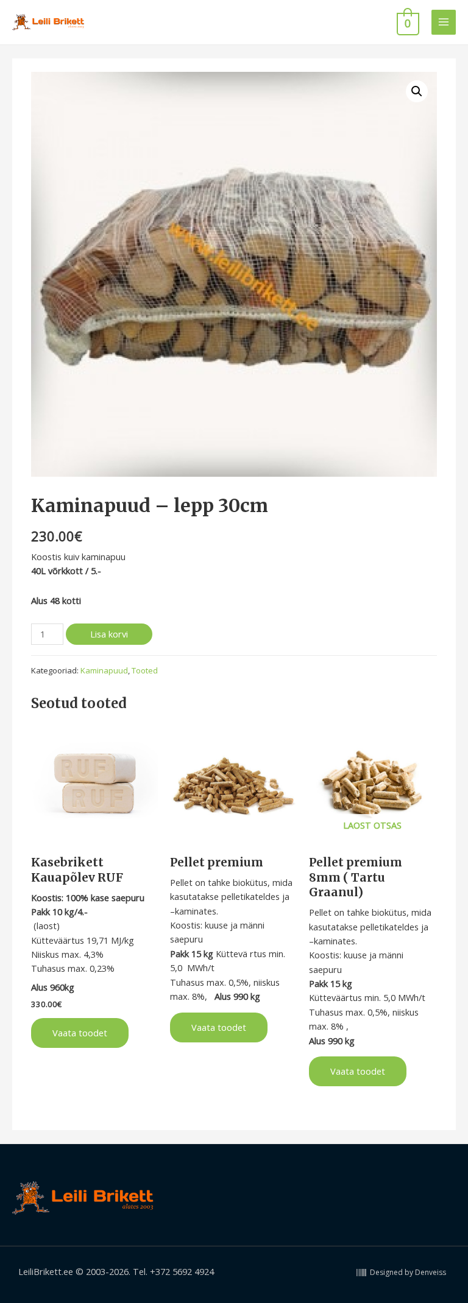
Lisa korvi (109, 634)
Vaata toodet (79, 1033)
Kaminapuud (104, 670)
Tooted (145, 670)
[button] (417, 91)
